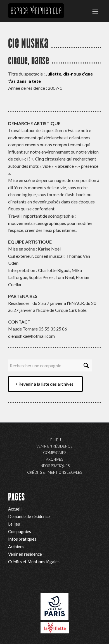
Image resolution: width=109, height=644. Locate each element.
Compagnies (54, 452)
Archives (54, 459)
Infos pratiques (55, 465)
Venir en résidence (54, 446)
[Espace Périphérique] (36, 11)
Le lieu (54, 440)
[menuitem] (95, 11)
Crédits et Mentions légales (54, 472)
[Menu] (95, 11)
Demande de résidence (29, 516)
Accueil (15, 508)
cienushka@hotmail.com (31, 336)
